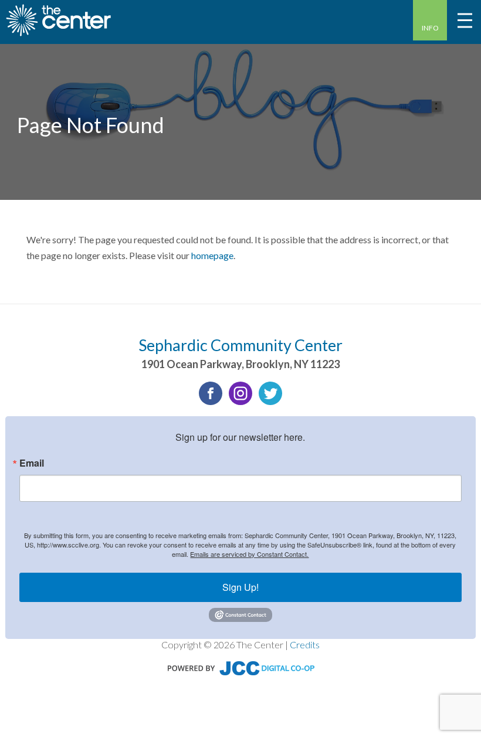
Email (31, 463)
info (430, 27)
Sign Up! (240, 587)
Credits (305, 644)
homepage (212, 255)
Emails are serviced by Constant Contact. (249, 554)
